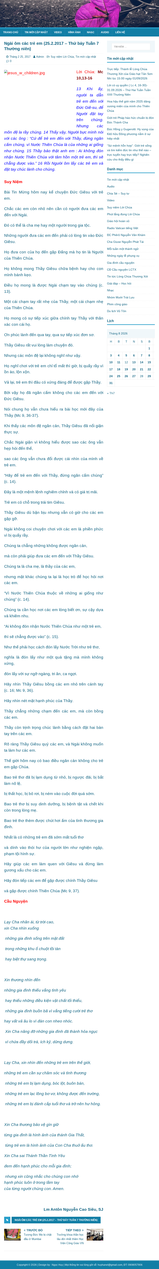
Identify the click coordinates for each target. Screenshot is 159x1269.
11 (118, 362)
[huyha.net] (79, 25)
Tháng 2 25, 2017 (20, 56)
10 (111, 362)
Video (58, 32)
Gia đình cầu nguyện (120, 262)
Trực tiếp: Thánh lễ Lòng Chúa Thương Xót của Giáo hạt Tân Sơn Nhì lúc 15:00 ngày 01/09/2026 (130, 73)
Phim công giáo (117, 304)
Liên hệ (120, 32)
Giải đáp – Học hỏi (119, 283)
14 (141, 362)
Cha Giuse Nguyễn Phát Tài (125, 241)
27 (134, 376)
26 (126, 376)
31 (111, 383)
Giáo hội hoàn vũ (118, 221)
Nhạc (90, 32)
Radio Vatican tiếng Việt (122, 228)
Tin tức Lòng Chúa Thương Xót (127, 276)
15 (149, 362)
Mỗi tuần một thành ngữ (123, 248)
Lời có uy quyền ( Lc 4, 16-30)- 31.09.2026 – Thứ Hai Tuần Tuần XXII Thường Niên (129, 90)
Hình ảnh (74, 32)
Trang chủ (10, 32)
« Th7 (111, 393)
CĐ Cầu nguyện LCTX (121, 269)
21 (141, 369)
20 (134, 369)
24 (111, 376)
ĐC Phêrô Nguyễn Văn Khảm (126, 235)
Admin (40, 56)
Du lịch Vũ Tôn (116, 311)
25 (118, 376)
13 (134, 362)
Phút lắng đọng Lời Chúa (123, 214)
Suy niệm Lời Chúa (62, 56)
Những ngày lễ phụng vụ (123, 255)
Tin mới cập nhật (36, 32)
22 (149, 369)
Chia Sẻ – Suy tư (118, 193)
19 (126, 369)
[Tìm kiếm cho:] (131, 46)
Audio (105, 32)
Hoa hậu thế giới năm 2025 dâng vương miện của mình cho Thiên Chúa (128, 106)
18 (118, 369)
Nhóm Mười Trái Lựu (120, 297)
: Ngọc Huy (57, 1264)
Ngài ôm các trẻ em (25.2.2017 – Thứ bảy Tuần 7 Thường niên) (56, 1220)
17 (111, 369)
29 (149, 376)
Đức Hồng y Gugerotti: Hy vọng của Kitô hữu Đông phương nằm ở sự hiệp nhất (130, 134)
